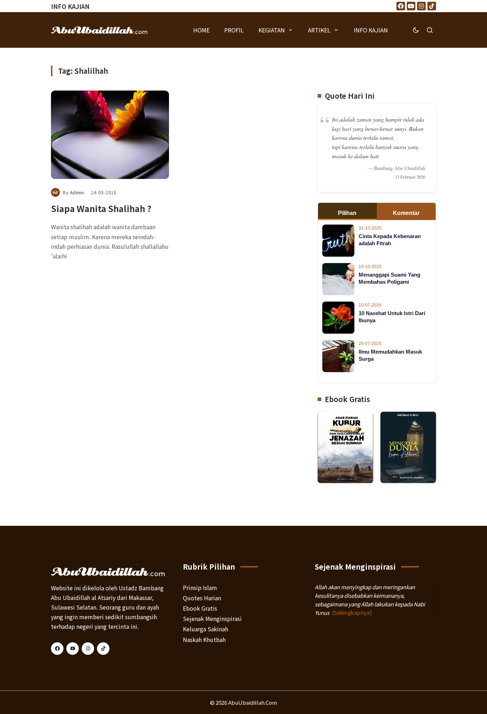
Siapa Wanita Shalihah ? (101, 208)
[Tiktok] (431, 6)
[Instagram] (421, 6)
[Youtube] (411, 6)
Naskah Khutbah (204, 639)
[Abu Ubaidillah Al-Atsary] (99, 30)
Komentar (406, 213)
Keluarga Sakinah (205, 629)
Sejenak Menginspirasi (212, 618)
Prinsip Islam (200, 587)
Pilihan (347, 213)
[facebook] (57, 648)
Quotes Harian (202, 598)
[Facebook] (400, 6)
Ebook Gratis (200, 608)
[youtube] (72, 648)
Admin (77, 192)
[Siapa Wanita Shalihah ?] (110, 135)
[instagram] (88, 648)
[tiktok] (103, 648)
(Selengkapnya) (352, 612)
